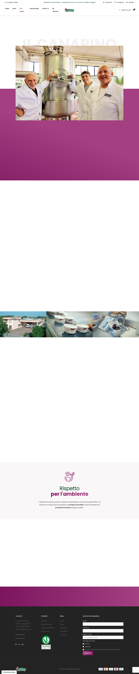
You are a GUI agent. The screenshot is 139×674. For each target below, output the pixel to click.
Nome (85, 621)
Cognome (86, 627)
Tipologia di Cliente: (89, 641)
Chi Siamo (22, 10)
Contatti (45, 9)
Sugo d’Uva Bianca (47, 628)
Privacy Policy (20, 634)
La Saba (44, 621)
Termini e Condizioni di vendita (69, 669)
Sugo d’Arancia (46, 624)
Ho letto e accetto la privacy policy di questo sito (102, 649)
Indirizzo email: (87, 634)
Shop (14, 9)
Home (7, 9)
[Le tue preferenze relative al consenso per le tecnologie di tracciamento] (9, 672)
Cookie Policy (20, 638)
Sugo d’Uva (45, 631)
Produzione (34, 9)
